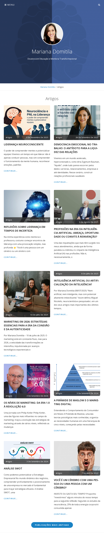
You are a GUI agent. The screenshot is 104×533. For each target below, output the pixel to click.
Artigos (9, 137)
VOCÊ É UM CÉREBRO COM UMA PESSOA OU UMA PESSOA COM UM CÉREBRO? (76, 483)
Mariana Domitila (52, 51)
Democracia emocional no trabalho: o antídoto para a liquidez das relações (76, 148)
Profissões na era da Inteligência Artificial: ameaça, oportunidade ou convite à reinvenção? (76, 232)
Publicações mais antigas (52, 525)
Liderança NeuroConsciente (24, 144)
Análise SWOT (13, 468)
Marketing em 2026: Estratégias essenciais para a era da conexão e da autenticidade (26, 325)
